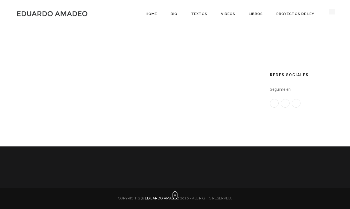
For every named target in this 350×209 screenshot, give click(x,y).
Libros (256, 14)
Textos (199, 14)
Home (151, 14)
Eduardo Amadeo (162, 198)
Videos (228, 14)
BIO (174, 14)
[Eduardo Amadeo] (52, 14)
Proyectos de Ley (295, 14)
